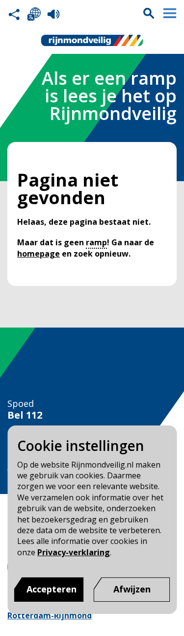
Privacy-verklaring (73, 552)
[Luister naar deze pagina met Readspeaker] (53, 14)
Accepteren (51, 589)
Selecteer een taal (34, 14)
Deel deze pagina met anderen (14, 14)
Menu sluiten (170, 13)
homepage (38, 253)
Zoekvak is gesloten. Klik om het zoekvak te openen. (149, 13)
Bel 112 (24, 415)
